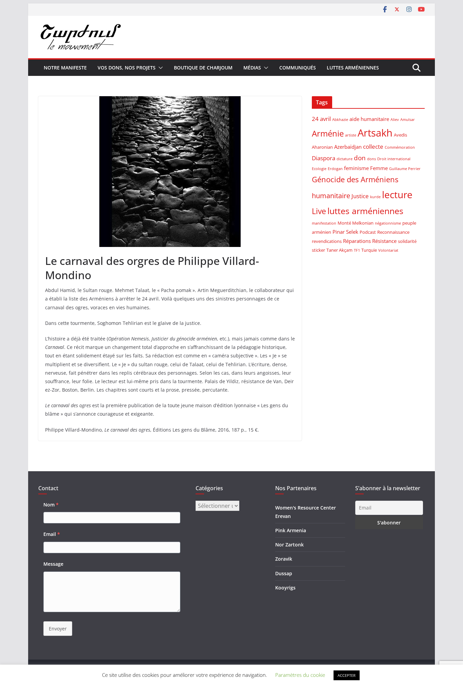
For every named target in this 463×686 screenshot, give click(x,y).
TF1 (357, 250)
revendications (327, 241)
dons (371, 159)
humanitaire (331, 195)
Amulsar (407, 119)
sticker (318, 250)
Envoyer (58, 628)
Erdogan (335, 168)
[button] (159, 67)
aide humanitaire (369, 119)
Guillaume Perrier (405, 168)
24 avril (321, 119)
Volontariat (388, 250)
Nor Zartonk (289, 544)
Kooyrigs (285, 587)
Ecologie (319, 168)
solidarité (407, 241)
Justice (360, 196)
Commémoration (400, 147)
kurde (375, 196)
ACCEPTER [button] (347, 675)
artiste (350, 135)
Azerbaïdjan (348, 146)
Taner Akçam (339, 250)
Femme (379, 168)
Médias (252, 67)
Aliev (394, 119)
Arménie (328, 133)
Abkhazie (340, 119)
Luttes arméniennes (353, 67)
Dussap (283, 573)
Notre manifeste (65, 67)
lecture (397, 194)
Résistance (384, 240)
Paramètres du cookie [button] (300, 674)
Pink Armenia (290, 530)
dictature (345, 159)
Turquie (369, 250)
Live (319, 211)
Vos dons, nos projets (127, 67)
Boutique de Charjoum (203, 67)
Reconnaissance (393, 232)
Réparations (357, 240)
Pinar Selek (345, 231)
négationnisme (388, 223)
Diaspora (323, 158)
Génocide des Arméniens (355, 179)
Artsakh (375, 133)
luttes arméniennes (365, 210)
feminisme (356, 168)
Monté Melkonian (356, 223)
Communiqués (297, 67)
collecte (373, 146)
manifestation (324, 223)
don (360, 157)
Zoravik (283, 559)
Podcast (368, 232)
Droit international (393, 159)
